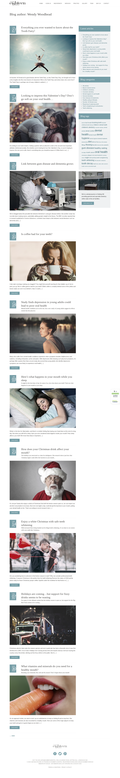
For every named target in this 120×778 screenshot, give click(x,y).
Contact (106, 3)
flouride (94, 145)
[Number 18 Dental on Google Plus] (65, 756)
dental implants (102, 138)
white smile (101, 163)
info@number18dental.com (49, 760)
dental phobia (85, 142)
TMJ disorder (98, 160)
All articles (86, 86)
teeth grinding (92, 157)
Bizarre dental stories (89, 88)
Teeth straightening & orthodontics (93, 106)
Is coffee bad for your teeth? (36, 234)
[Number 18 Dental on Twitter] (60, 756)
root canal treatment (97, 155)
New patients (58, 3)
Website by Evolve (44, 763)
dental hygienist (94, 138)
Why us (98, 3)
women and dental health (90, 166)
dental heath (92, 135)
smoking (104, 155)
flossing (89, 145)
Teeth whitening (87, 108)
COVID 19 (48, 3)
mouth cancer (90, 152)
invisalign (84, 152)
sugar (87, 157)
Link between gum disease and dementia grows (47, 163)
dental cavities (90, 131)
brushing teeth (97, 122)
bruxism (104, 122)
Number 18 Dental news (90, 102)
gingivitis (106, 145)
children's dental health (100, 125)
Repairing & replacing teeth (91, 104)
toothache (103, 160)
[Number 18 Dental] (60, 746)
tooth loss (95, 164)
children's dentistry (88, 127)
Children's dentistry (88, 90)
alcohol (83, 122)
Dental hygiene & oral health (91, 94)
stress (83, 157)
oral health (101, 151)
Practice (76, 3)
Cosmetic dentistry (88, 92)
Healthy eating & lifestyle (90, 100)
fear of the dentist (103, 142)
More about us (88, 203)
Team (91, 3)
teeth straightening (102, 157)
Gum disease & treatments (91, 98)
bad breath (88, 122)
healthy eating (100, 148)
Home (41, 3)
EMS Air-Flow (95, 142)
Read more (15, 86)
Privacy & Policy (67, 767)
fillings (83, 145)
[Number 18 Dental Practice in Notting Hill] (18, 3)
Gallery (84, 3)
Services (67, 3)
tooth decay (87, 163)
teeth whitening (88, 160)
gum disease (88, 148)
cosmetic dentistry (99, 127)
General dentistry (88, 96)
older (12, 736)
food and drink (100, 145)
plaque (90, 155)
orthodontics (84, 155)
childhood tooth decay (87, 125)
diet (90, 141)
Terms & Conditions (54, 767)
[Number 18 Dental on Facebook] (55, 756)
